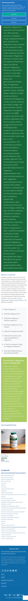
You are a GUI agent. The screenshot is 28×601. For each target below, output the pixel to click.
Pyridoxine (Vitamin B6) (7, 515)
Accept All (14, 14)
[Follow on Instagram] (5, 570)
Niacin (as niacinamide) (7, 510)
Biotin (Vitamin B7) (6, 481)
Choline (3, 485)
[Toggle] (2, 309)
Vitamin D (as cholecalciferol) (8, 531)
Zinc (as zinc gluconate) (7, 538)
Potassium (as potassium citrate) (9, 513)
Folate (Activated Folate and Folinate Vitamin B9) (13, 494)
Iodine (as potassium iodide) (8, 500)
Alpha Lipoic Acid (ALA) (7, 477)
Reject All (14, 22)
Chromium (4, 487)
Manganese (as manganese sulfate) (10, 506)
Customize (14, 18)
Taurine (3, 523)
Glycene (3, 496)
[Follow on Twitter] (10, 570)
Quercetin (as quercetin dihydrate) (10, 517)
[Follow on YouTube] (16, 570)
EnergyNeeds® (4, 456)
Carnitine (3, 483)
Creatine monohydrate (7, 492)
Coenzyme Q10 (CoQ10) (7, 489)
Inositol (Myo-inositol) (7, 498)
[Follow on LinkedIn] (13, 570)
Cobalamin (4, 490)
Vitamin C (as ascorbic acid (8, 529)
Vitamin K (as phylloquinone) (8, 536)
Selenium (3, 521)
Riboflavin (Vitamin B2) (7, 519)
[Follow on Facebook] (2, 570)
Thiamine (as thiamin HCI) (7, 525)
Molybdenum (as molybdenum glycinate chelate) (13, 508)
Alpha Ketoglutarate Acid (7, 475)
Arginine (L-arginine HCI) (7, 479)
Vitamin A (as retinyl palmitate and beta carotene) (13, 527)
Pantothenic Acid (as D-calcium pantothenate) (13, 512)
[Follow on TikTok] (8, 570)
